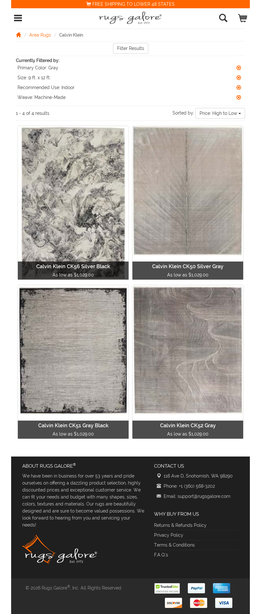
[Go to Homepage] (18, 34)
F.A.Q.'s (161, 554)
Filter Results (130, 48)
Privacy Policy (168, 535)
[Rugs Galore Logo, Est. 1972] (130, 17)
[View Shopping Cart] (243, 16)
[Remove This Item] (238, 68)
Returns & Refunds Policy (180, 525)
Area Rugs (40, 35)
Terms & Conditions (174, 545)
